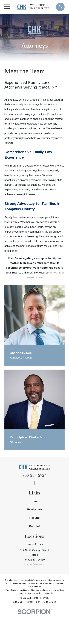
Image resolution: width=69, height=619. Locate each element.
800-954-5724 (34, 475)
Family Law (34, 509)
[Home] (33, 7)
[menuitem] (17, 602)
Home (34, 501)
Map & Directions (34, 564)
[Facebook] (34, 483)
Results (34, 517)
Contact (34, 525)
